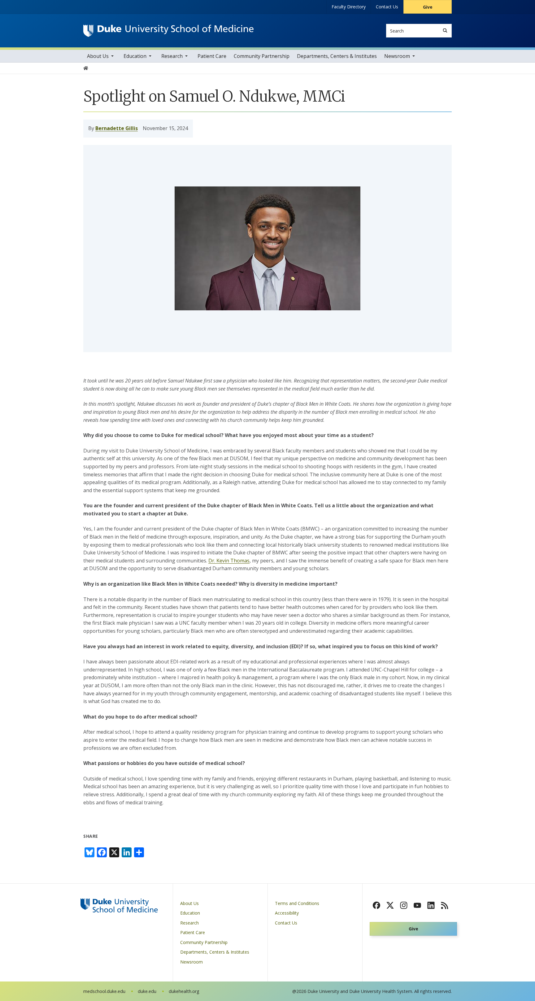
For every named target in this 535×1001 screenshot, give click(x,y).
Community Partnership (261, 56)
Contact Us (387, 7)
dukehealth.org (184, 991)
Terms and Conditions (297, 903)
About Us (98, 56)
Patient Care (212, 56)
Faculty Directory (349, 7)
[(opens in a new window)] (376, 905)
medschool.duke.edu (104, 991)
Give (428, 7)
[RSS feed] (444, 905)
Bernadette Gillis (116, 128)
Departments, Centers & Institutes (337, 56)
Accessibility (287, 913)
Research (172, 56)
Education (135, 56)
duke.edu (147, 991)
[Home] (168, 30)
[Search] (445, 30)
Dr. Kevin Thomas (229, 560)
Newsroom (397, 56)
